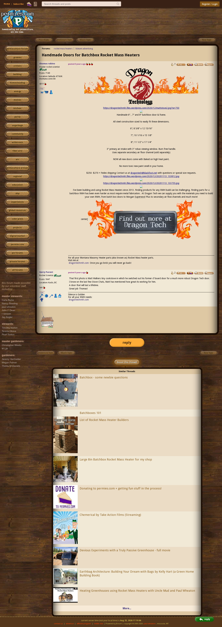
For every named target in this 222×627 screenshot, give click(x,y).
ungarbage (17, 125)
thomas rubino (47, 63)
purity (17, 117)
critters (17, 66)
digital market (17, 236)
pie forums (17, 253)
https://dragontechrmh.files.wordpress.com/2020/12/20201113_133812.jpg (141, 176)
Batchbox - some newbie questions (104, 377)
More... (127, 608)
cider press (17, 219)
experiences (17, 202)
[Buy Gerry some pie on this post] (190, 273)
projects (17, 227)
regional (17, 176)
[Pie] (29, 4)
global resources (17, 210)
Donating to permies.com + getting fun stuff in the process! (120, 488)
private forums (17, 261)
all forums (17, 270)
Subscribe (18, 4)
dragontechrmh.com (79, 263)
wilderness (17, 142)
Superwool (140, 196)
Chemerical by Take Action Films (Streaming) (110, 514)
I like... (42, 89)
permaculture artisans (17, 168)
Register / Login (210, 4)
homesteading (17, 83)
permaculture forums (17, 49)
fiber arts (17, 151)
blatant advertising (84, 48)
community (17, 134)
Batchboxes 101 (90, 413)
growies (17, 57)
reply (127, 343)
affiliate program (84, 624)
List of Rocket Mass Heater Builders (104, 420)
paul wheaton (150, 624)
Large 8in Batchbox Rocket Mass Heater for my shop (116, 459)
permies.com (17, 244)
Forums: (46, 48)
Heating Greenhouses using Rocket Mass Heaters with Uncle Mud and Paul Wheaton (137, 590)
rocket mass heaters (63, 48)
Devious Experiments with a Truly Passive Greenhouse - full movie (125, 550)
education (17, 185)
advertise (70, 624)
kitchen (17, 108)
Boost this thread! (127, 362)
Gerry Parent (46, 272)
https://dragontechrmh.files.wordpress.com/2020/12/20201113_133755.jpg (141, 183)
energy (17, 91)
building (17, 74)
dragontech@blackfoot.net (144, 173)
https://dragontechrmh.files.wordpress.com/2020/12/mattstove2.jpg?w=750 (141, 108)
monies (17, 100)
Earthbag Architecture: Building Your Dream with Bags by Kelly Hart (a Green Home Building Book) (137, 573)
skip (17, 193)
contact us (58, 624)
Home (7, 4)
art (17, 159)
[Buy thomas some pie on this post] (190, 64)
